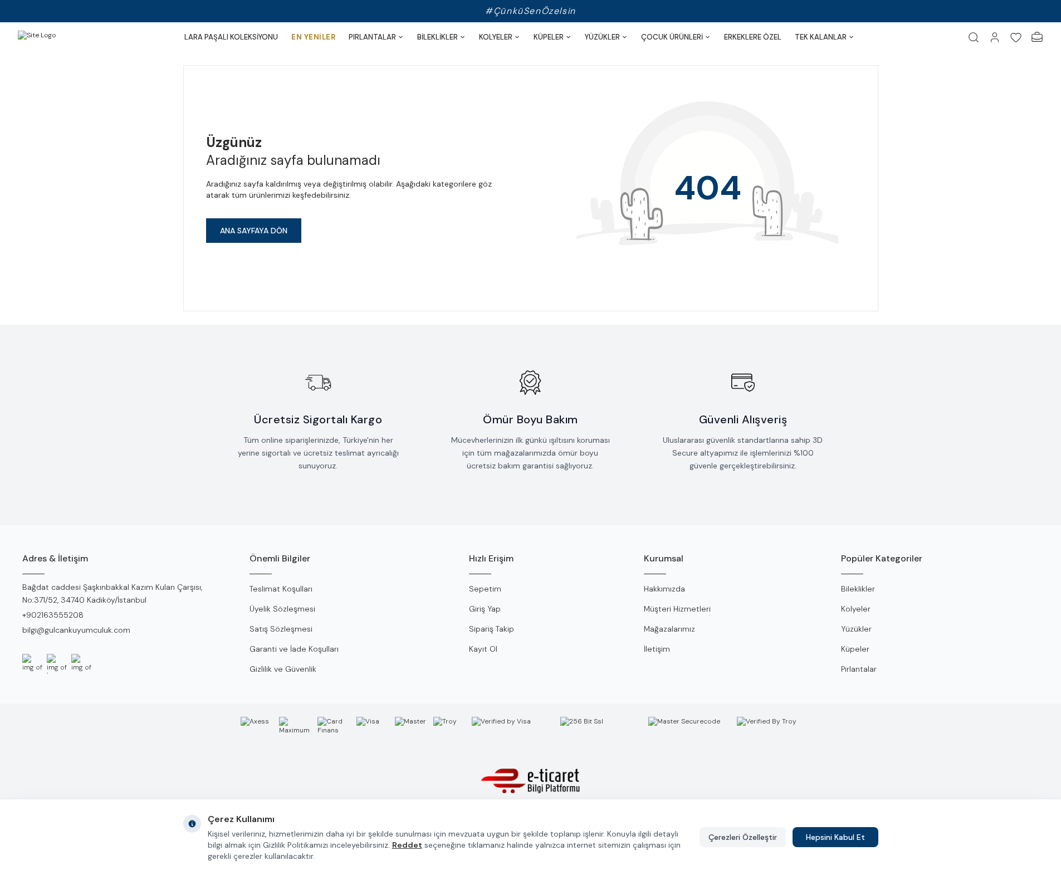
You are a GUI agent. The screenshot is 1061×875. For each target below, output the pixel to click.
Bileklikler (858, 589)
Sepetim (485, 589)
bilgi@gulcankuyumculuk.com (76, 630)
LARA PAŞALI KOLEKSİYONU (231, 37)
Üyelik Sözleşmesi (282, 609)
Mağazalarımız (669, 629)
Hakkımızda (664, 589)
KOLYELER (495, 37)
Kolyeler (856, 609)
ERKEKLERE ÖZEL (752, 37)
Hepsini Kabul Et (835, 837)
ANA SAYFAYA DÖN (253, 231)
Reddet (407, 845)
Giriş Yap (485, 609)
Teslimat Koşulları (281, 589)
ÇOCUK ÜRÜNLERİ (672, 37)
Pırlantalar (859, 669)
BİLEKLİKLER (437, 37)
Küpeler (855, 649)
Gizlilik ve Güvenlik (283, 669)
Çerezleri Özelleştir (742, 837)
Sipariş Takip (491, 629)
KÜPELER (549, 37)
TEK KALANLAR (821, 37)
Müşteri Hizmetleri (677, 609)
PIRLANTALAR (372, 37)
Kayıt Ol (483, 649)
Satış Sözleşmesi (281, 629)
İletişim (657, 649)
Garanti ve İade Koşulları (294, 649)
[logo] (62, 37)
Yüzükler (856, 629)
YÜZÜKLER (602, 37)
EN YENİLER (313, 37)
